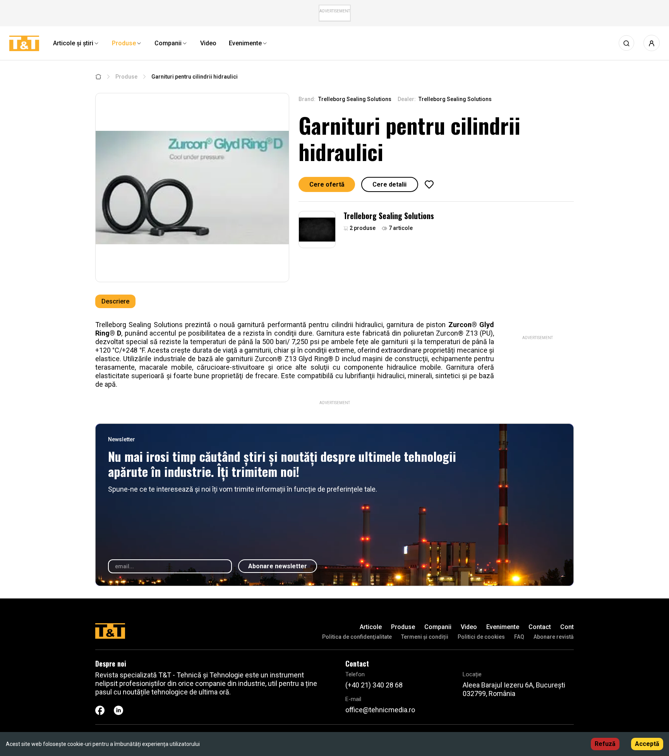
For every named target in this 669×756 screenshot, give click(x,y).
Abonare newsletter (277, 566)
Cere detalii (389, 184)
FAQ (519, 637)
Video (469, 627)
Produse (126, 77)
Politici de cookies (481, 637)
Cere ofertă (327, 184)
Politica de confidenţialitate (357, 637)
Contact (539, 627)
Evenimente (502, 627)
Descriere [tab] (115, 301)
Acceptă (647, 743)
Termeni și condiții (424, 637)
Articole (371, 627)
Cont (567, 627)
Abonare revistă (553, 637)
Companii (437, 627)
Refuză (605, 743)
